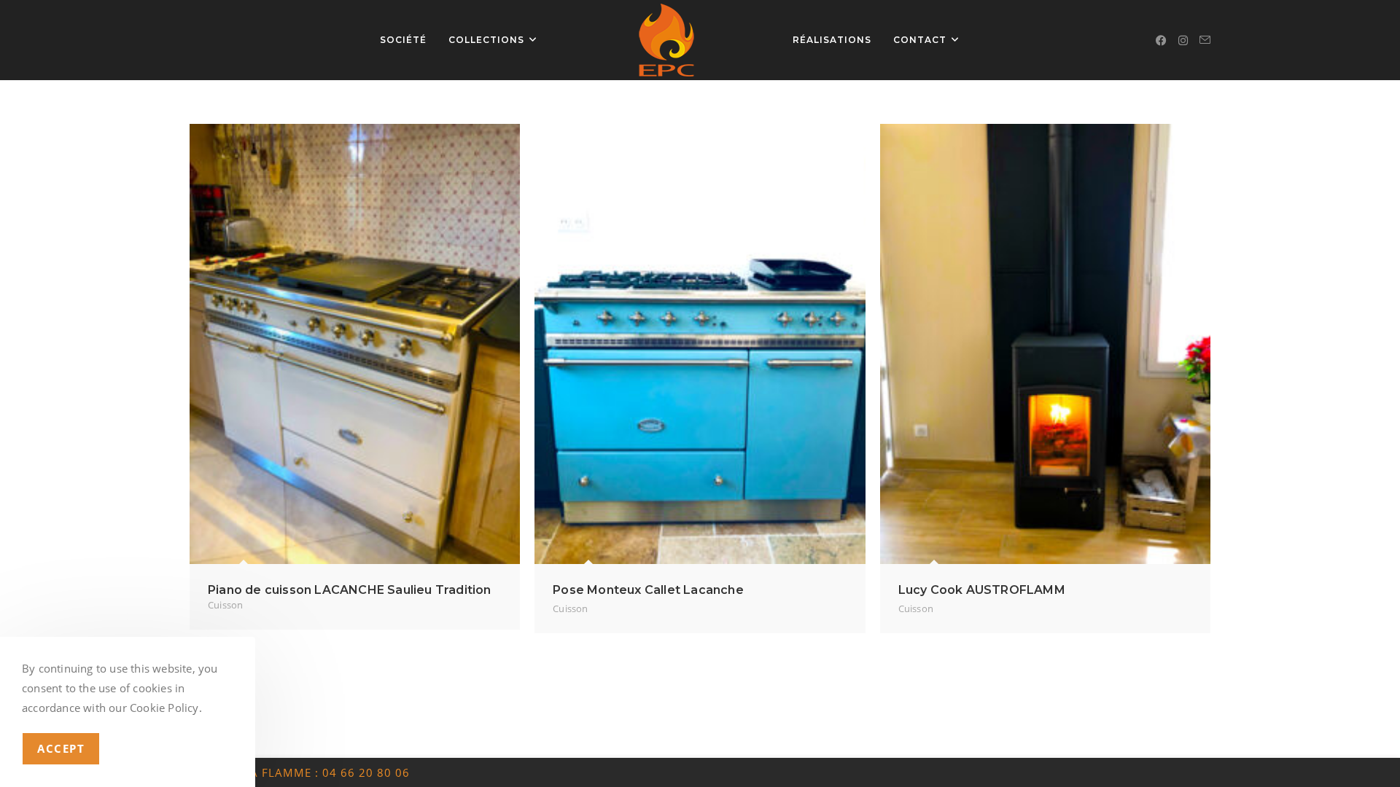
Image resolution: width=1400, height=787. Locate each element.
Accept (61, 748)
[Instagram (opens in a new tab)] (1183, 40)
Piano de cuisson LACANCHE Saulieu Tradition (349, 590)
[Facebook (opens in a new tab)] (1161, 40)
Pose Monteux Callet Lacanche (648, 590)
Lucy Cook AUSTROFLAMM (981, 590)
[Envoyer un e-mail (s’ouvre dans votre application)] (1205, 40)
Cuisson (225, 604)
